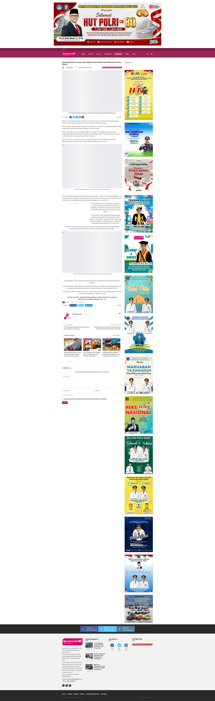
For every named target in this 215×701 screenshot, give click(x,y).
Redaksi (76, 694)
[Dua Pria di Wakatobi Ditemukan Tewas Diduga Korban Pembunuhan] (89, 656)
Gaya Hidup (64, 49)
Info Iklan (103, 694)
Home (83, 54)
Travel (127, 54)
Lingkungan (107, 54)
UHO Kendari (81, 302)
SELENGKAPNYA (66, 676)
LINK (104, 299)
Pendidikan (118, 54)
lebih (134, 54)
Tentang (69, 694)
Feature (90, 54)
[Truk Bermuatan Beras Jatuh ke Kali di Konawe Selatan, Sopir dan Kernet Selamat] (73, 344)
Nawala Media (149, 697)
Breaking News (106, 67)
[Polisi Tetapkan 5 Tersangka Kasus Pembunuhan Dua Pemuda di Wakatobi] (92, 344)
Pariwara (113, 67)
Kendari (67, 302)
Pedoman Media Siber (92, 694)
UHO (76, 302)
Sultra (72, 302)
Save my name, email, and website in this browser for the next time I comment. (85, 399)
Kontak (82, 694)
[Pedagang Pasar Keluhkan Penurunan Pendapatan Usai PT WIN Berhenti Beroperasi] (111, 344)
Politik (98, 54)
